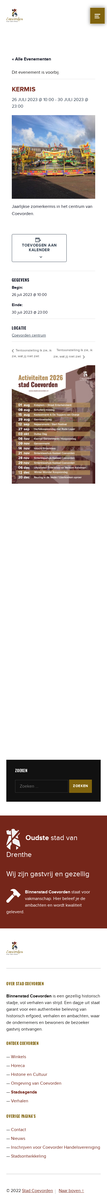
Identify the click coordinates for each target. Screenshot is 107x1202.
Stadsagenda (24, 1092)
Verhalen (19, 1101)
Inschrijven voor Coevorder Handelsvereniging (55, 1147)
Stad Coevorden (37, 1190)
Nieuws (18, 1138)
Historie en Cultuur (29, 1074)
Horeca (18, 1065)
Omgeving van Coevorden (36, 1083)
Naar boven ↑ (71, 1190)
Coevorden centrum (29, 335)
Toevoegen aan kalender (39, 247)
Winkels (18, 1057)
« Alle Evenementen (31, 59)
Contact (18, 1129)
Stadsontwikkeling (28, 1156)
